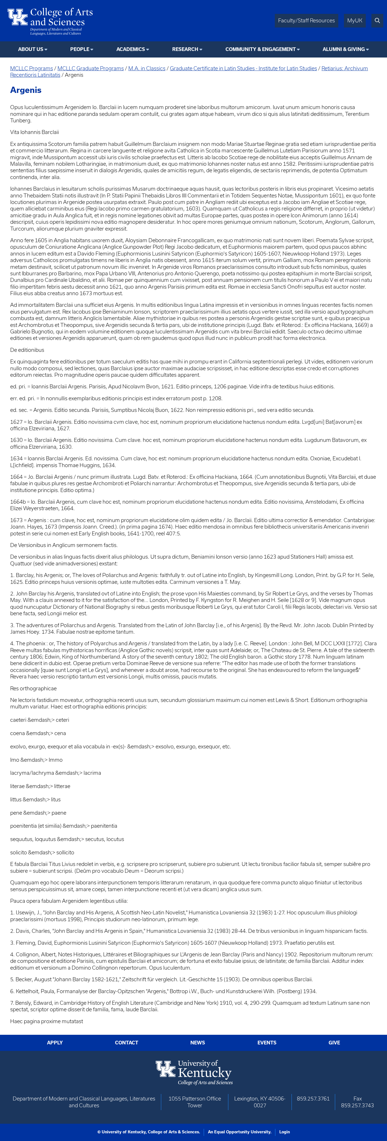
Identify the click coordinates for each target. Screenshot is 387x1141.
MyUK (354, 21)
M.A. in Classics (146, 68)
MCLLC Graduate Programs (91, 68)
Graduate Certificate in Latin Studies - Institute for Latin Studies (243, 68)
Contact (126, 1042)
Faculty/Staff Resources (306, 21)
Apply (55, 1042)
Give (334, 1042)
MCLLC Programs (31, 68)
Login (284, 1132)
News (197, 1042)
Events (267, 1042)
